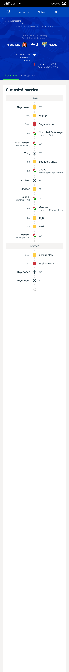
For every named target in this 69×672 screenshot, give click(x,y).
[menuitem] (25, 12)
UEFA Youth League (8, 12)
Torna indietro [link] (14, 20)
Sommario (11, 75)
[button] (23, 12)
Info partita (28, 75)
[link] (42, 12)
